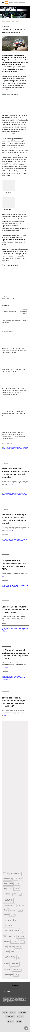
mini (22, 930)
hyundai (13, 915)
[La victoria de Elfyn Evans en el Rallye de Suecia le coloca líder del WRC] (14, 403)
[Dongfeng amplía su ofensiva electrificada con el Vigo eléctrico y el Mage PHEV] (15, 546)
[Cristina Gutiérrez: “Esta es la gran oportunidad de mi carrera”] (14, 360)
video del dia (17, 970)
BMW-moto (8, 883)
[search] (27, 2)
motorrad (21, 936)
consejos (8, 894)
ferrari (18, 905)
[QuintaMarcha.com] (15, 2)
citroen (3, 298)
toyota (15, 963)
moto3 (5, 936)
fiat (23, 905)
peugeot (11, 946)
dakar (15, 894)
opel (5, 946)
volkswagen (8, 975)
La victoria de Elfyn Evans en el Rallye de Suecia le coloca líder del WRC (13, 413)
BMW (20, 878)
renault (6, 951)
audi (15, 878)
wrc (13, 298)
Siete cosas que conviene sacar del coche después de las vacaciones (15, 609)
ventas (7, 969)
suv (19, 957)
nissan (22, 942)
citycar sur (8, 888)
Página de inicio (6, 21)
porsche (18, 946)
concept (17, 888)
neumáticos (15, 942)
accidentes (15, 873)
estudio (8, 899)
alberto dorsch (8, 878)
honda (6, 915)
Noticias (5, 463)
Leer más (10, 484)
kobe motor (10, 920)
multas (7, 942)
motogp (12, 936)
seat (12, 951)
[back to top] (26, 1028)
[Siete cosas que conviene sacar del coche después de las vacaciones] (15, 592)
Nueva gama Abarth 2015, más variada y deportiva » (16, 312)
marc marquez (8, 925)
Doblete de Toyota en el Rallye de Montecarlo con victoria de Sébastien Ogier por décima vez (14, 350)
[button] (15, 43)
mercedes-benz (11, 930)
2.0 (8, 873)
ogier (8, 298)
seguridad (10, 956)
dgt (20, 894)
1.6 (5, 873)
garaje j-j (20, 910)
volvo (16, 975)
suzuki (6, 964)
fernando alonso (9, 905)
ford (5, 910)
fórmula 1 (12, 910)
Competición (15, 21)
